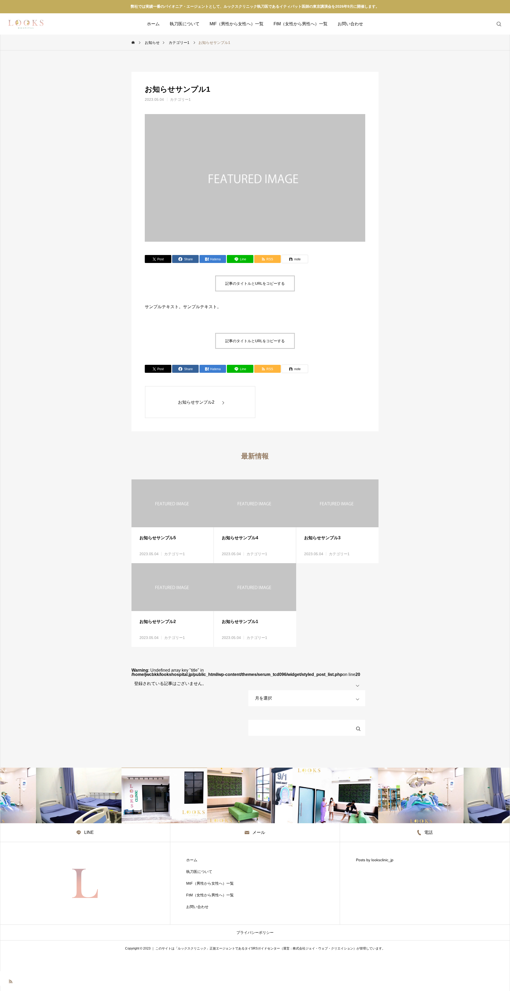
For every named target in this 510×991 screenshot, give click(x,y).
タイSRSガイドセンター (262, 948)
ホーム (153, 24)
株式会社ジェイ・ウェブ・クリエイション (323, 948)
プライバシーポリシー (255, 932)
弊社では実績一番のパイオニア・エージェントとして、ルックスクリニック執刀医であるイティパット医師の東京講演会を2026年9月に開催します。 (255, 6)
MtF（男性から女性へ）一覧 (237, 24)
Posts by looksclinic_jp (374, 860)
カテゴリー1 (180, 99)
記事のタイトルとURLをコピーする (255, 283)
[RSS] (10, 981)
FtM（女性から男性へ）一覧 (301, 24)
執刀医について (184, 24)
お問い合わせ (350, 24)
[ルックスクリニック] (26, 24)
